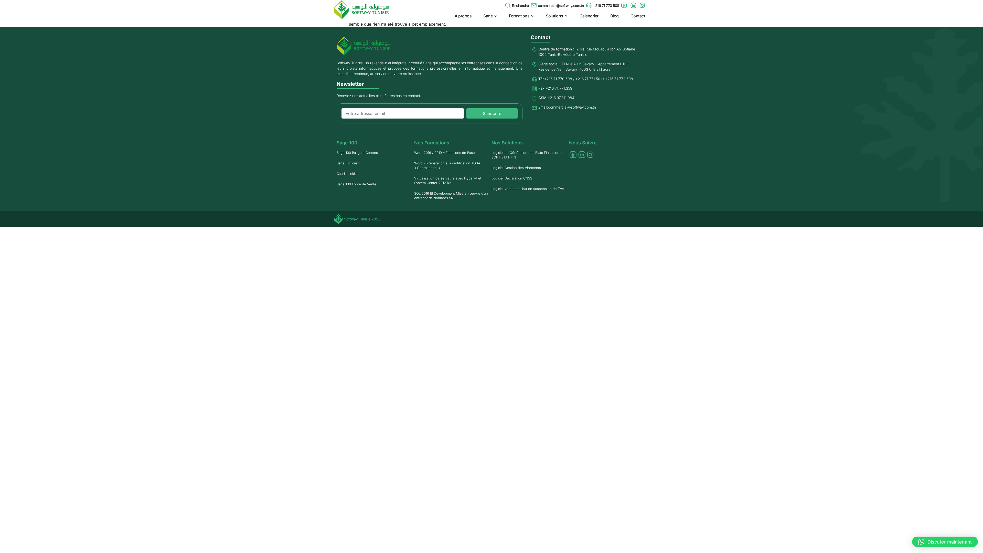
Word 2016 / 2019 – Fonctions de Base (444, 153)
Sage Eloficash (348, 163)
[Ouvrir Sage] (495, 16)
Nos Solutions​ (507, 142)
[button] (945, 542)
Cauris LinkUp (348, 174)
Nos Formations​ (431, 142)
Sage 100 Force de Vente (356, 184)
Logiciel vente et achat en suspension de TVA (528, 189)
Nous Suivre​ (583, 142)
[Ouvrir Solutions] (566, 16)
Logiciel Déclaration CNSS (512, 178)
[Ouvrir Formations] (532, 16)
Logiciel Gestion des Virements (516, 168)
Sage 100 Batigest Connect (358, 153)
